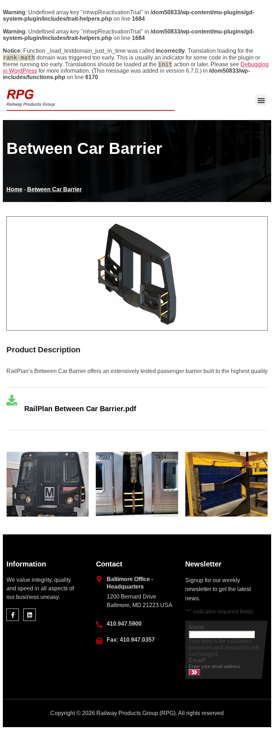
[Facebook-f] (12, 615)
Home (14, 189)
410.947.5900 (124, 624)
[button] (261, 100)
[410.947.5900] (99, 624)
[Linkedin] (29, 615)
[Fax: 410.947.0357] (99, 641)
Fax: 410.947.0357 (131, 640)
